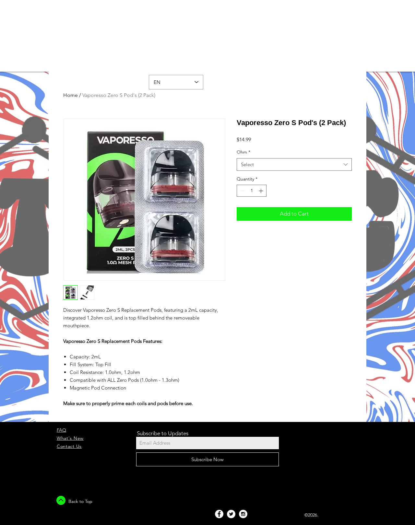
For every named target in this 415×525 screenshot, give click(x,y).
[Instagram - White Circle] (243, 514)
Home (70, 95)
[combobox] (294, 164)
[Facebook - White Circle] (219, 514)
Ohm (243, 152)
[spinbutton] (251, 190)
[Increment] (261, 190)
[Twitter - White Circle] (231, 514)
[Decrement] (242, 190)
